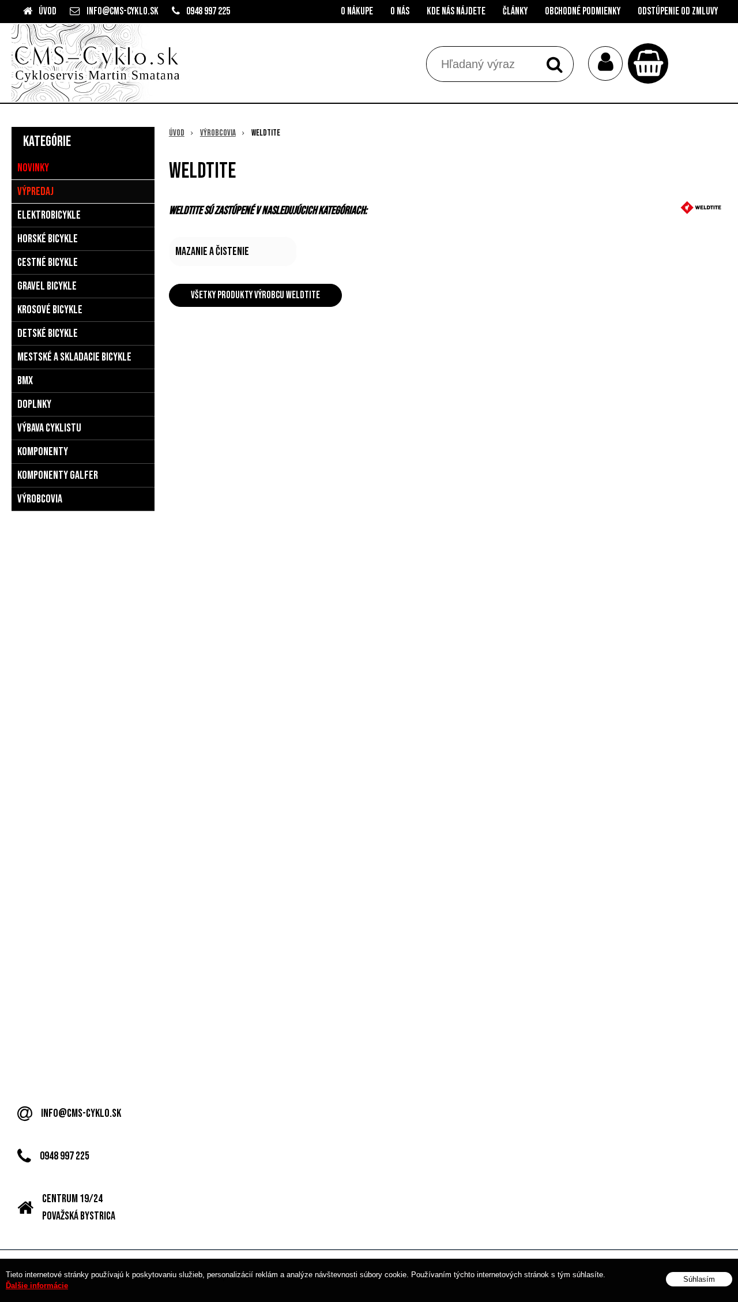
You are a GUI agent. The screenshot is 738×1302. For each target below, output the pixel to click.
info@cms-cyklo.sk (122, 11)
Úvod (48, 11)
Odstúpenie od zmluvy (678, 11)
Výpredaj (35, 191)
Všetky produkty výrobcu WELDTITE (255, 295)
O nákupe (357, 11)
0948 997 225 (208, 11)
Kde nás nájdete (456, 11)
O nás (399, 11)
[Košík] (651, 63)
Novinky (33, 168)
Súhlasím (699, 1279)
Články (515, 11)
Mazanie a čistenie (212, 251)
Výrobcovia (218, 132)
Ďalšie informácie (37, 1286)
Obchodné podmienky (582, 11)
